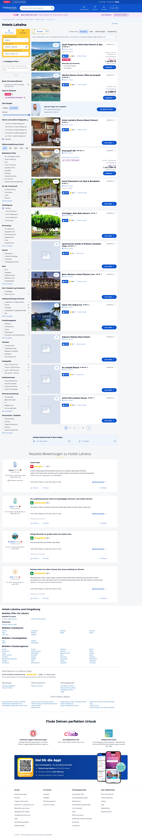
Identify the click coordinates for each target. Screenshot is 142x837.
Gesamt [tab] (5, 108)
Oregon (33, 657)
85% (15, 148)
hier (105, 37)
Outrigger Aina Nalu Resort (76, 213)
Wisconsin (63, 657)
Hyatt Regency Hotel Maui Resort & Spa (82, 44)
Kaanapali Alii (69, 151)
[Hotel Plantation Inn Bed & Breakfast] (45, 193)
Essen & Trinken (7, 688)
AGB (73, 812)
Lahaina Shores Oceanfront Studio (42, 702)
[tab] (9, 32)
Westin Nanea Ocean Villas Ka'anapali (81, 75)
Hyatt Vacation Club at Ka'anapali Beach (73, 702)
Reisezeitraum (8, 44)
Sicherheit (75, 822)
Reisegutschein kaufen (22, 812)
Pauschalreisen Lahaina (68, 688)
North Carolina (7, 655)
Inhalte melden (19, 825)
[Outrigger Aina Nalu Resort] (45, 225)
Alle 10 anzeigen (7, 284)
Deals (6, 2)
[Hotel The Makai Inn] (45, 316)
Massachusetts (65, 653)
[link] (84, 8)
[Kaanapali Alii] (45, 162)
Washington (35, 653)
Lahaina (91, 631)
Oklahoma (92, 661)
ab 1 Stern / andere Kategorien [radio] (15, 136)
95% (27, 148)
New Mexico (93, 659)
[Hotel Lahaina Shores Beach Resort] (45, 131)
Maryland (63, 663)
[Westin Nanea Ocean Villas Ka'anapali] (45, 86)
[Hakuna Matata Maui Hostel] (45, 348)
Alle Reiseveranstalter (21, 822)
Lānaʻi (4, 643)
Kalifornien (5, 651)
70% (10, 148)
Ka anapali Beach (70, 367)
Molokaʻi (33, 641)
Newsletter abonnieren (22, 808)
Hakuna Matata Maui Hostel (76, 337)
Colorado (5, 657)
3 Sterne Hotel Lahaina (38, 619)
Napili (62, 633)
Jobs (102, 805)
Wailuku (33, 633)
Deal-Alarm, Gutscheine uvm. (24, 805)
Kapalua (33, 634)
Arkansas (92, 657)
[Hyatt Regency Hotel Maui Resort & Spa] (45, 56)
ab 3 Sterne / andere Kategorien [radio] (16, 130)
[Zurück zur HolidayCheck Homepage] (10, 8)
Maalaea (63, 631)
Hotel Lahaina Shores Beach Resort (80, 120)
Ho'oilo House (94, 705)
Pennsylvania (35, 663)
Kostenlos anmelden (120, 15)
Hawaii (62, 661)
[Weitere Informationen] (105, 61)
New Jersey (63, 659)
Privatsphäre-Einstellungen (81, 805)
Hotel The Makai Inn (72, 305)
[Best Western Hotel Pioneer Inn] (45, 286)
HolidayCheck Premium (22, 815)
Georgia (4, 661)
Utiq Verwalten (77, 808)
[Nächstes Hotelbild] (58, 56)
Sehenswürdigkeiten (8, 686)
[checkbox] (16, 85)
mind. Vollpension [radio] (11, 217)
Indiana (91, 653)
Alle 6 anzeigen (7, 411)
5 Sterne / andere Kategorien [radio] (15, 124)
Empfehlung (112, 31)
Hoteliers (46, 794)
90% (21, 148)
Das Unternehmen (107, 794)
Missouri (63, 651)
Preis (91, 31)
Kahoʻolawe (34, 643)
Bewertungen (100, 31)
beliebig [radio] (8, 139)
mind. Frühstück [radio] (10, 211)
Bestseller (83, 31)
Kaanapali (34, 631)
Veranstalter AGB (78, 794)
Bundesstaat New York (9, 659)
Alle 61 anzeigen (7, 433)
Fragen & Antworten (21, 801)
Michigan (34, 655)
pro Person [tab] (14, 108)
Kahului (4, 631)
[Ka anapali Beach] (45, 379)
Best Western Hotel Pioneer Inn (78, 274)
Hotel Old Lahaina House (74, 398)
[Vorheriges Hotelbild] (33, 56)
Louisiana (92, 663)
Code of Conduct (49, 805)
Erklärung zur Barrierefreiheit (82, 819)
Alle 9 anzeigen (7, 338)
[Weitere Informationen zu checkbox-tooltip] (28, 84)
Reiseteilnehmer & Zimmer (12, 51)
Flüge (62, 692)
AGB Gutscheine (77, 815)
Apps (16, 819)
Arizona (33, 649)
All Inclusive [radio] (9, 220)
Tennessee (5, 663)
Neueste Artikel (106, 812)
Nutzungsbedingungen (80, 798)
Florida (4, 649)
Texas (4, 653)
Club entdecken (106, 15)
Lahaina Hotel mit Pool (9, 624)
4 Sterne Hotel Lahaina (9, 619)
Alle (4, 148)
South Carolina (36, 651)
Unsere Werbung (107, 798)
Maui (3, 641)
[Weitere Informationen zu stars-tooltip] (27, 120)
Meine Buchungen (20, 794)
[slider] (29, 115)
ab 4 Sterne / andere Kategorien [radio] (16, 127)
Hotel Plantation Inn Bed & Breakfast (81, 181)
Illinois (91, 649)
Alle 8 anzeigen (7, 201)
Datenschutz (76, 801)
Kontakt (100, 2)
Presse (103, 801)
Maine (91, 651)
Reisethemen (105, 808)
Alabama (63, 649)
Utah (32, 661)
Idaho (91, 655)
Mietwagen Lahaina (67, 690)
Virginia (33, 659)
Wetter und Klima (37, 686)
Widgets (46, 798)
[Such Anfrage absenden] (52, 8)
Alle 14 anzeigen (7, 246)
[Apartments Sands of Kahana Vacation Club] (45, 255)
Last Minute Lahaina (67, 686)
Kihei (3, 633)
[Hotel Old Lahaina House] (45, 409)
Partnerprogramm (49, 801)
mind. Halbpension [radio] (11, 214)
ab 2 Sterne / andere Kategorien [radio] (16, 133)
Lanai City (5, 634)
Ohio (61, 655)
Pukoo (91, 633)
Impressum (76, 825)
